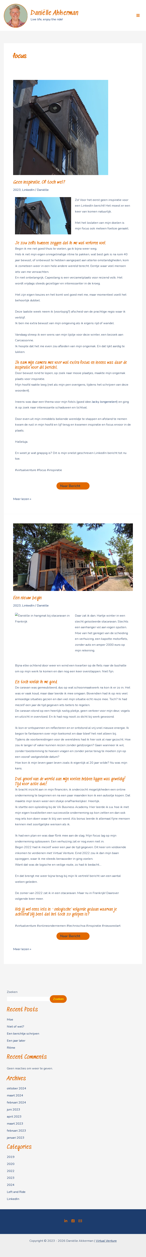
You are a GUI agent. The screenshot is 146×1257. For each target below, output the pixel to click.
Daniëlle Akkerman (54, 13)
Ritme (11, 1047)
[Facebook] (73, 1221)
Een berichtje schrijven (23, 1033)
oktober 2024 (16, 1088)
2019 (10, 1157)
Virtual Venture (106, 1241)
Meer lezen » (22, 498)
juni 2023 (13, 1109)
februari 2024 (16, 1102)
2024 (10, 1185)
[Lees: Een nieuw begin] (73, 557)
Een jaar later (16, 1040)
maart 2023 (15, 1123)
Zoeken (12, 992)
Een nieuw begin (27, 598)
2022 (10, 1171)
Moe (10, 1019)
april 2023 (14, 1116)
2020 (10, 1164)
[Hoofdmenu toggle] (138, 15)
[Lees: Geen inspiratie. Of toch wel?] (60, 127)
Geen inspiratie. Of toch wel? (39, 182)
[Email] (80, 1221)
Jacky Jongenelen (104, 402)
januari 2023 (15, 1137)
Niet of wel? (15, 1026)
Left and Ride (16, 1192)
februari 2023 (16, 1130)
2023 (17, 190)
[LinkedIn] (65, 1221)
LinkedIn (28, 190)
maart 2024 (15, 1095)
